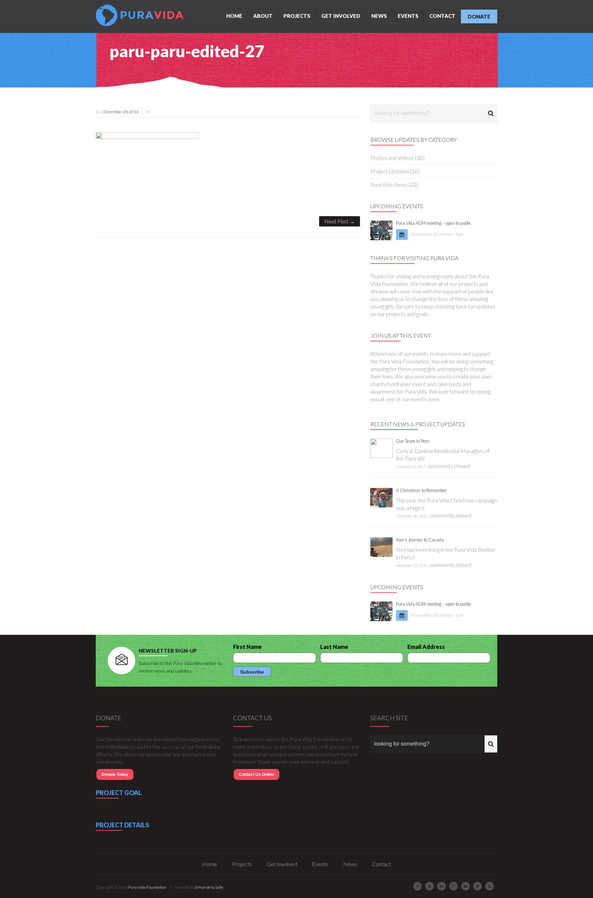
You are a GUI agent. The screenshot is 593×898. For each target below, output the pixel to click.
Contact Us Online (256, 774)
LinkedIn (441, 886)
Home (234, 16)
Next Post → (339, 221)
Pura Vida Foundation (147, 887)
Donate (479, 16)
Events (408, 16)
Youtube (465, 886)
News (379, 16)
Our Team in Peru (412, 441)
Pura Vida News (389, 184)
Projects (296, 16)
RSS (489, 886)
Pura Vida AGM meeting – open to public (434, 223)
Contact (442, 16)
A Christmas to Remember (421, 490)
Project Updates (389, 171)
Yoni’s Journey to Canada (420, 540)
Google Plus (453, 886)
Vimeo (477, 886)
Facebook (417, 886)
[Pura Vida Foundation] (141, 15)
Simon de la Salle (209, 887)
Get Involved (340, 16)
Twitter (429, 886)
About (262, 16)
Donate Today (115, 774)
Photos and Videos (392, 157)
